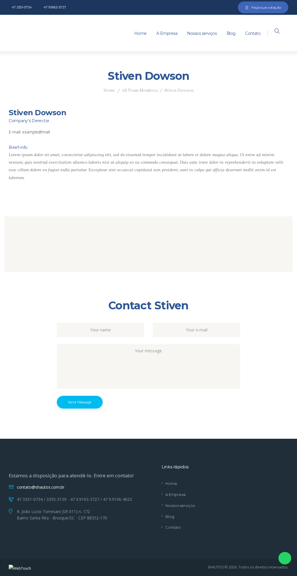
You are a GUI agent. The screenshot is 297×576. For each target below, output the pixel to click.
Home (109, 90)
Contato (173, 527)
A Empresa (175, 494)
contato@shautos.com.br (40, 487)
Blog (169, 516)
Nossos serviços (180, 505)
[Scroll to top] (285, 512)
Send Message (80, 402)
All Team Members (140, 90)
